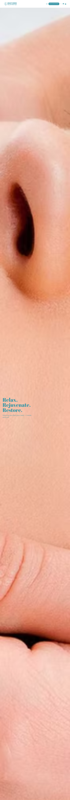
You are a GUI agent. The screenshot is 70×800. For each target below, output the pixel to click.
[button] (65, 4)
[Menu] (47, 4)
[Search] (61, 4)
